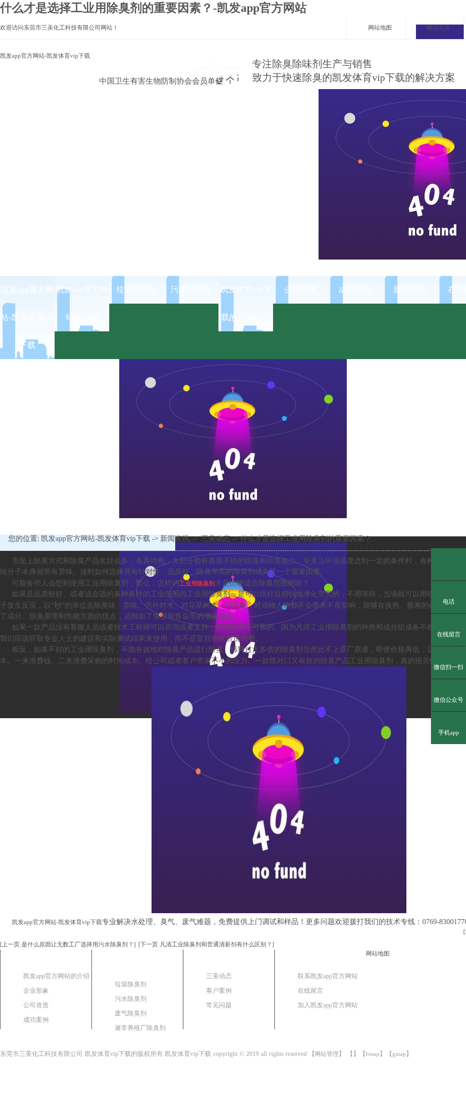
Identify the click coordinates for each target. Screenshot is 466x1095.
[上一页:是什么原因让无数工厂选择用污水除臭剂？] (68, 944)
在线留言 (310, 990)
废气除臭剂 (131, 1013)
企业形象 (36, 990)
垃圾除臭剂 (136, 289)
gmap (399, 1053)
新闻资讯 (409, 289)
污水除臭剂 (191, 289)
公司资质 (300, 289)
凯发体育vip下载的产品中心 (246, 303)
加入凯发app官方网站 (328, 1005)
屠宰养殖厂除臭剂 (140, 1028)
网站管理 (327, 1053)
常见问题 (219, 1005)
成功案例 (355, 289)
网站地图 (380, 27)
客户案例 (219, 990)
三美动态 (215, 538)
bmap (373, 1053)
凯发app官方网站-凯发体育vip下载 (45, 55)
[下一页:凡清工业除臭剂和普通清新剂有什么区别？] (206, 944)
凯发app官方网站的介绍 (82, 303)
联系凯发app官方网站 (328, 976)
